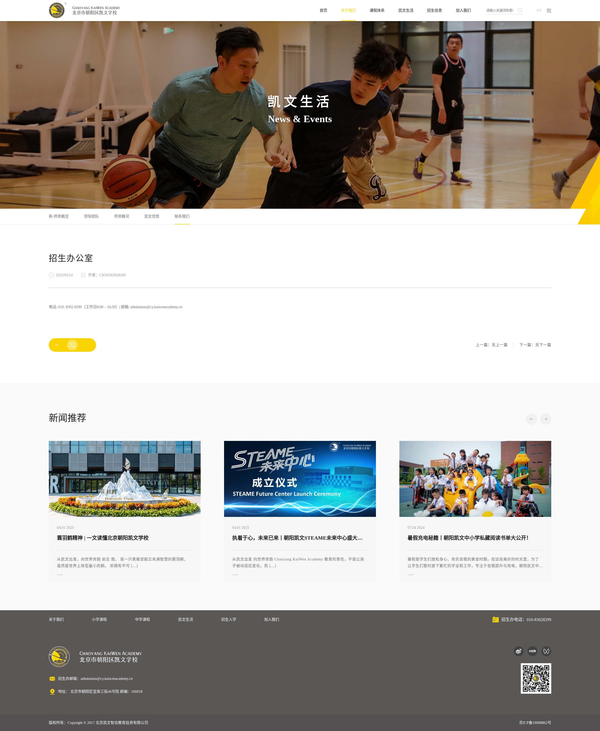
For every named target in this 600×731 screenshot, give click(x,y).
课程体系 (377, 10)
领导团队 (91, 216)
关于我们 (348, 10)
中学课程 (142, 619)
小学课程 (99, 619)
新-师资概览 (59, 216)
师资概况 (121, 216)
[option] (124, 511)
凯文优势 (151, 216)
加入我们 (463, 10)
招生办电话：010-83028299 (526, 619)
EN (539, 10)
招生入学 (228, 619)
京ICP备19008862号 (535, 723)
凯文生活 (405, 10)
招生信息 (434, 10)
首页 (323, 10)
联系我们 (182, 216)
